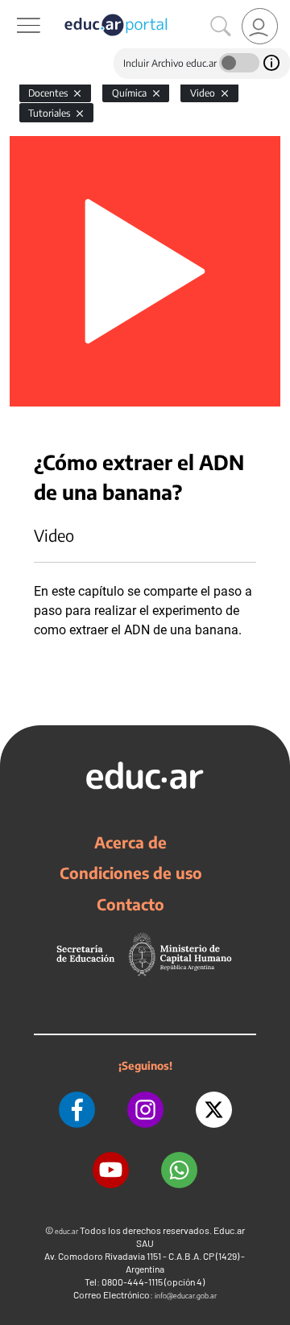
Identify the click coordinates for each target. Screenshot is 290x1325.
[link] (260, 26)
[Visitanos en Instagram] (145, 1110)
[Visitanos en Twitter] (214, 1110)
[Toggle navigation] (14, 9)
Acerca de (130, 842)
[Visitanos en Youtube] (111, 1170)
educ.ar (66, 1231)
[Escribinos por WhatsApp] (179, 1170)
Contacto (130, 904)
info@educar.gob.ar (186, 1295)
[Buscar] (221, 26)
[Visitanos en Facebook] (77, 1110)
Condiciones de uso (131, 872)
